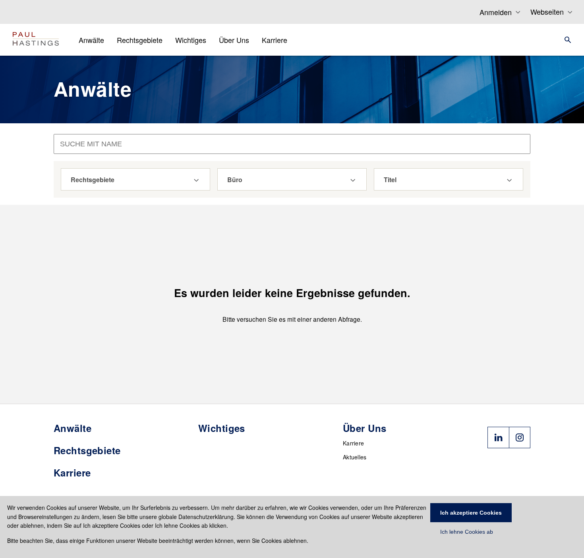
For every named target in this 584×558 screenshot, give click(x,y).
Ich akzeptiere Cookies (471, 512)
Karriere (353, 443)
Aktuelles (355, 457)
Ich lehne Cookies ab (466, 532)
